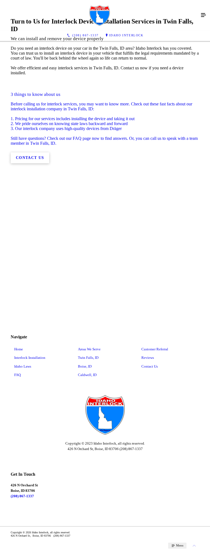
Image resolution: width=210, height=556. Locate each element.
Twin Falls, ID (88, 358)
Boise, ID (85, 366)
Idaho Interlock (126, 35)
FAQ (17, 375)
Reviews (147, 358)
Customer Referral (154, 349)
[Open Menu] (203, 15)
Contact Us (149, 366)
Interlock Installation (29, 358)
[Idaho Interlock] (99, 15)
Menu (179, 545)
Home (18, 349)
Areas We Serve (89, 349)
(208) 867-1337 (22, 496)
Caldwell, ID (87, 375)
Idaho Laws (22, 366)
